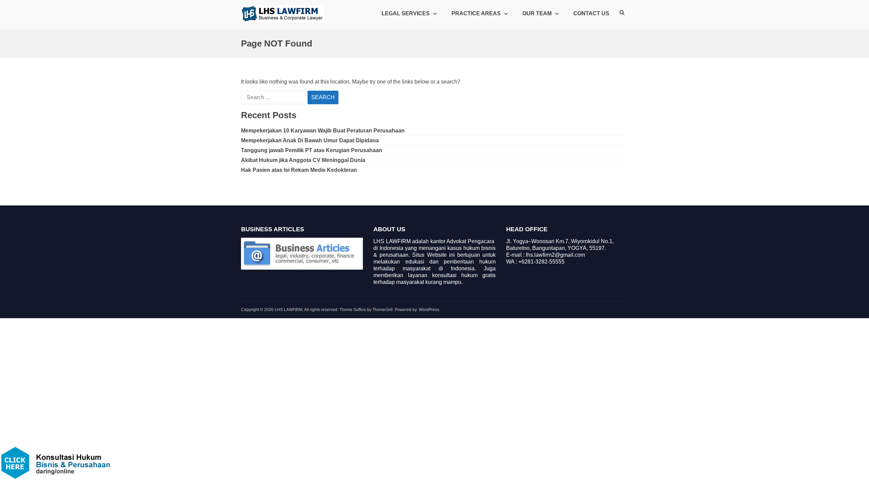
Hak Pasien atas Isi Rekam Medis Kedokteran (299, 170)
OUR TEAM (537, 13)
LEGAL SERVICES (406, 13)
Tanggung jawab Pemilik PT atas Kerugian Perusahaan (311, 150)
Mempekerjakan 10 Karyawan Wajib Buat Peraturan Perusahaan (323, 130)
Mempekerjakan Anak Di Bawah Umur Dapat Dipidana (310, 140)
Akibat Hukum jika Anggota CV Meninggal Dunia (303, 160)
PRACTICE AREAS (476, 13)
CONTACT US (591, 13)
